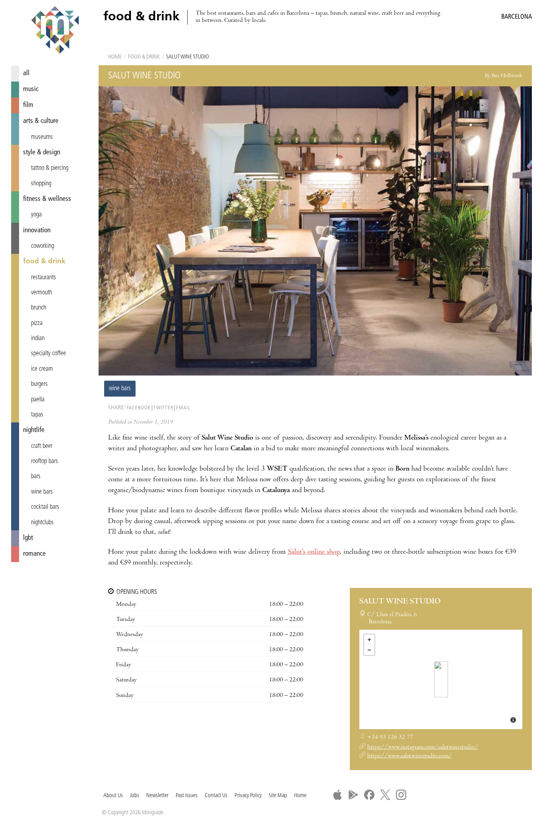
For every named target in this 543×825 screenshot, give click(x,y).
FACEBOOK (139, 408)
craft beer (41, 446)
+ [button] (369, 639)
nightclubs (42, 523)
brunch (38, 308)
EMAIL (183, 408)
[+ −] (440, 679)
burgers (39, 384)
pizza (37, 323)
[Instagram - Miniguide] (401, 795)
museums (42, 137)
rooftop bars (44, 461)
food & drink (44, 261)
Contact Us (216, 796)
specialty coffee (48, 353)
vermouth (41, 293)
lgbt (28, 538)
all (26, 73)
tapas (37, 415)
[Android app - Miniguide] (353, 795)
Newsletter (157, 796)
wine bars (42, 492)
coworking (42, 246)
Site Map (278, 796)
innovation (36, 230)
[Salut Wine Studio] (441, 679)
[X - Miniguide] (385, 795)
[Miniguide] (55, 31)
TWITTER (163, 408)
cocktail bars (45, 507)
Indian (38, 338)
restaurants (43, 277)
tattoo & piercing (49, 168)
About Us (113, 796)
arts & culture (40, 121)
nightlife (34, 430)
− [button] (369, 650)
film (28, 105)
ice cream (42, 369)
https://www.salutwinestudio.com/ (409, 756)
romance (34, 554)
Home (115, 57)
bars (36, 476)
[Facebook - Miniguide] (369, 795)
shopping (41, 184)
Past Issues (187, 796)
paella (38, 400)
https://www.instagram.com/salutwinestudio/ (422, 747)
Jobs (134, 796)
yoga (36, 215)
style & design (41, 152)
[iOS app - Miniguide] (337, 795)
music (31, 89)
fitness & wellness (47, 199)
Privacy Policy (248, 796)
